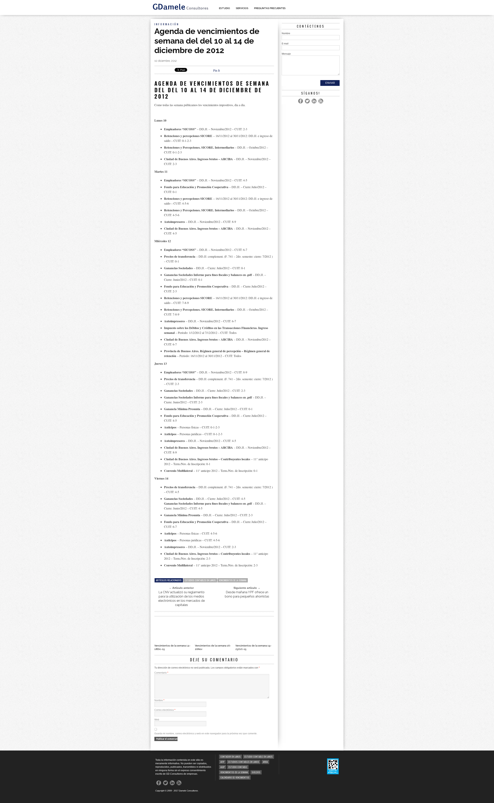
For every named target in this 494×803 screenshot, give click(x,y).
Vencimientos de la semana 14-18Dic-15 (172, 647)
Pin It (216, 70)
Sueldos (256, 772)
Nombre (159, 700)
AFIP (222, 761)
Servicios (242, 8)
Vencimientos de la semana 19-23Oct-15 (253, 647)
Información (166, 24)
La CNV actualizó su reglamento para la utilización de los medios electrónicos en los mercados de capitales (181, 598)
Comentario (161, 672)
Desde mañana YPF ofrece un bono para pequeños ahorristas (247, 594)
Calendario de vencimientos (234, 777)
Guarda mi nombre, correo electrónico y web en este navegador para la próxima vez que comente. (205, 733)
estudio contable (237, 767)
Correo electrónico (164, 710)
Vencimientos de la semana (232, 580)
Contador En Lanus (230, 756)
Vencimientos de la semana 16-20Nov (213, 647)
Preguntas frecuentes (270, 8)
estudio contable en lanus (258, 756)
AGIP (222, 767)
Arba (265, 761)
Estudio (224, 8)
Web (156, 719)
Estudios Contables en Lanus (200, 580)
